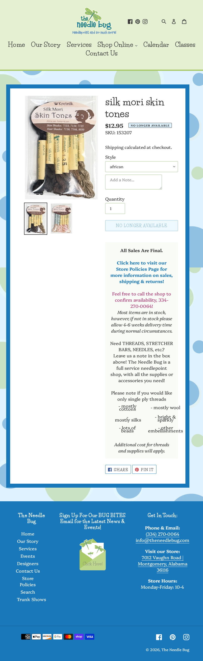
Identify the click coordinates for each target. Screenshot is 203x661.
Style (110, 157)
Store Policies (28, 581)
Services (28, 548)
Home (27, 533)
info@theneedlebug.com (162, 540)
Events (28, 556)
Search (28, 592)
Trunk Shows (31, 599)
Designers (27, 563)
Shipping (114, 147)
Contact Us (28, 571)
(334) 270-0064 (162, 534)
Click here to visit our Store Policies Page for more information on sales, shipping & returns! (141, 272)
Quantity (115, 199)
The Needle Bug (175, 649)
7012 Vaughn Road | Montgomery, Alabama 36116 (162, 563)
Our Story (27, 541)
